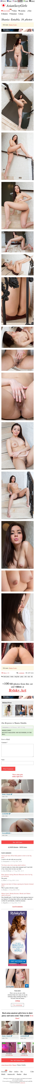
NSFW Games (23, 847)
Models (5, 14)
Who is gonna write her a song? (9, 888)
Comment (4, 742)
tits (32, 676)
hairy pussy (6, 676)
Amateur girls (11, 1074)
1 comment (21, 673)
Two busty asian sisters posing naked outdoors (13, 865)
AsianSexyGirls (17, 5)
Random (14, 14)
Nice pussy (4, 878)
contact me (22, 1082)
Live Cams (6, 11)
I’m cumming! (17, 1005)
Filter (15, 11)
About (21, 14)
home (12, 676)
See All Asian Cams (17, 1060)
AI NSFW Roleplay (13, 847)
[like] (2, 673)
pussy (21, 676)
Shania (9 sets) (13, 25)
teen (29, 676)
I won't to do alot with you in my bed (11, 859)
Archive (22, 11)
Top (30, 11)
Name (2, 759)
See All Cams (17, 842)
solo (25, 676)
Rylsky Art (17, 690)
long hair (17, 676)
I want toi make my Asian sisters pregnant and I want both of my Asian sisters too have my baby (16, 868)
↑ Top (32, 1071)
